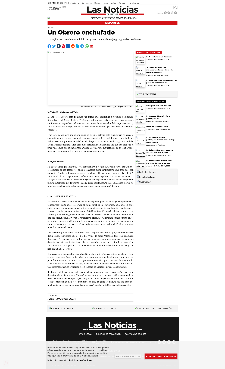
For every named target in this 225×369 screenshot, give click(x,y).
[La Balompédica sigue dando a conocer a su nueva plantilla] (140, 153)
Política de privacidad (108, 334)
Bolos (113, 3)
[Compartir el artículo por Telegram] (82, 46)
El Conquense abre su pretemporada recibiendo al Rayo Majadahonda (161, 139)
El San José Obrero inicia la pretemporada (158, 117)
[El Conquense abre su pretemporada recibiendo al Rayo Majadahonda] (140, 140)
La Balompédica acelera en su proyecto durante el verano (159, 162)
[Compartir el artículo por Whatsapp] (87, 46)
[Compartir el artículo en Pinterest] (63, 46)
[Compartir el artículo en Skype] (77, 46)
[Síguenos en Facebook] (165, 13)
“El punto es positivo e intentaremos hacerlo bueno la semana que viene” (159, 69)
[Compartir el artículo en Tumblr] (59, 46)
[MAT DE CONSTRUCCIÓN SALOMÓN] (153, 308)
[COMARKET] (144, 181)
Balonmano (87, 3)
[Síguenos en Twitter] (169, 13)
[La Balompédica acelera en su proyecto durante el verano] (140, 164)
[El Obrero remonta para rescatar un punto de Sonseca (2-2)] (140, 83)
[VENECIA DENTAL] (146, 94)
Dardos (121, 3)
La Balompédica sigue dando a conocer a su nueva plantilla (159, 151)
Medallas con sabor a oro (157, 127)
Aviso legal (85, 334)
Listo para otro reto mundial (158, 106)
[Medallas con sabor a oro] (140, 130)
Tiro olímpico (133, 3)
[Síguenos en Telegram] (175, 13)
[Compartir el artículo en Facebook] (49, 46)
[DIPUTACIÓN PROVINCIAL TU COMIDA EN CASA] (112, 18)
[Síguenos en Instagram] (172, 13)
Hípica (97, 3)
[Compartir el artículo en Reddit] (73, 46)
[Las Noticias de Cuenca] (112, 10)
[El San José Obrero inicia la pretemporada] (140, 119)
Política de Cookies (135, 334)
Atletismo (74, 3)
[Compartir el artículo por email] (91, 46)
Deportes (112, 22)
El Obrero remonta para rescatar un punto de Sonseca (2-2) (161, 81)
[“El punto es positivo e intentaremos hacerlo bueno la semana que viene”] (140, 70)
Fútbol (105, 3)
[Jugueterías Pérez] (146, 176)
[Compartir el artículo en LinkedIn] (68, 46)
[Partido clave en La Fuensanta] (140, 60)
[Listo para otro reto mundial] (140, 109)
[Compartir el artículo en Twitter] (54, 46)
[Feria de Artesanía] (146, 171)
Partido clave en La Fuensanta (159, 57)
